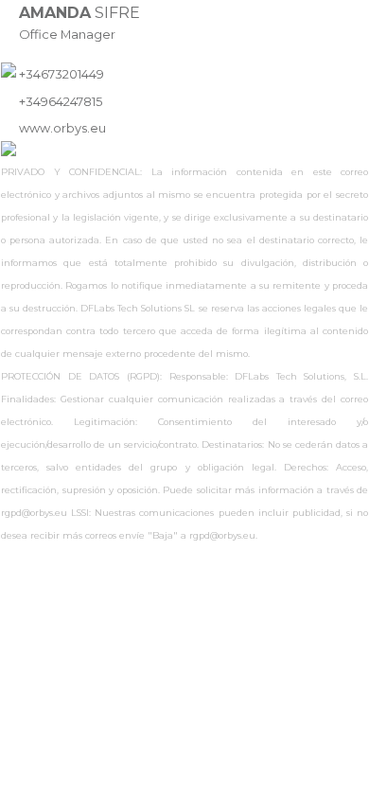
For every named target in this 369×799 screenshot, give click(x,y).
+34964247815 (60, 102)
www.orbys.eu (62, 128)
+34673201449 (61, 74)
